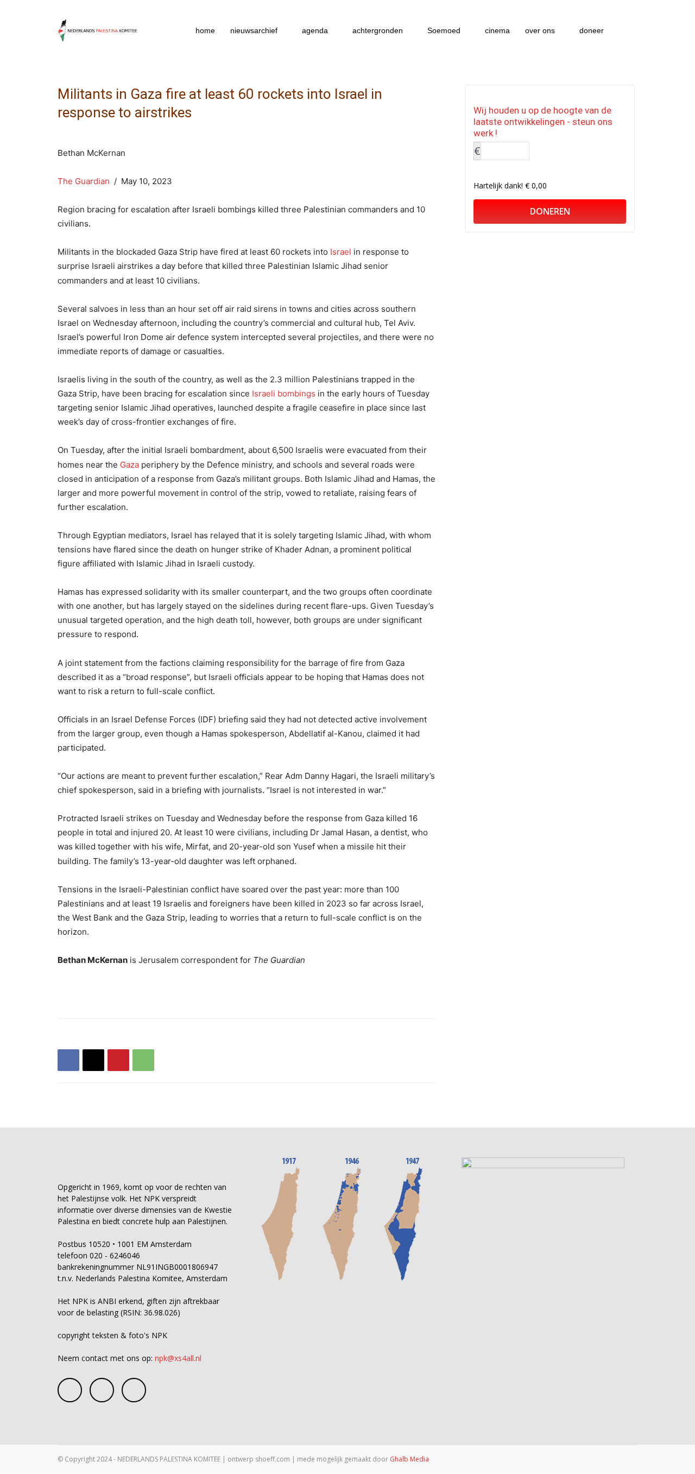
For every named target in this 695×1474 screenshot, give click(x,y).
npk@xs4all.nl (178, 1358)
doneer (591, 30)
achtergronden (377, 30)
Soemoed (443, 30)
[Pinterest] (118, 1060)
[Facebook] (68, 1060)
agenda (315, 30)
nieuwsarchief (253, 30)
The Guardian (84, 181)
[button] (624, 31)
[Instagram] (102, 1390)
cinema (497, 30)
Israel (340, 252)
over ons (540, 30)
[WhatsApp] (143, 1060)
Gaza (129, 464)
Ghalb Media (409, 1459)
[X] (93, 1060)
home (205, 30)
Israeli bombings (283, 393)
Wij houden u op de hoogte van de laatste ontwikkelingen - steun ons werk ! (542, 121)
